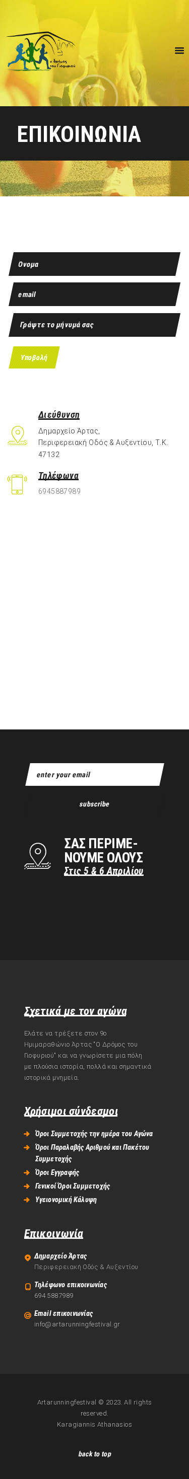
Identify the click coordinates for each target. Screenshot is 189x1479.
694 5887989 (54, 1295)
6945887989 (59, 491)
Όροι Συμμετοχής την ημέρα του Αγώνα (94, 1133)
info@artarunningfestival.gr (77, 1324)
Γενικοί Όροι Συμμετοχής (72, 1186)
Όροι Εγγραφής (57, 1172)
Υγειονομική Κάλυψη (66, 1199)
